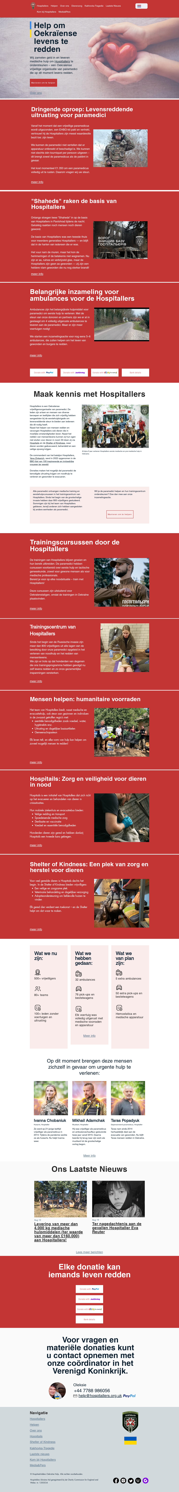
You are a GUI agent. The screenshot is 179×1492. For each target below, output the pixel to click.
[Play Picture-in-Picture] (141, 338)
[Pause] (97, 338)
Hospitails (34, 443)
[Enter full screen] (145, 338)
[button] (77, 5)
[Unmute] (101, 338)
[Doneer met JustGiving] (74, 373)
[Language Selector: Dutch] (141, 6)
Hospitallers (62, 61)
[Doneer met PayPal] (43, 373)
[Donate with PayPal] (89, 1289)
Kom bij (35, 1459)
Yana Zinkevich (37, 458)
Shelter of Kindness (55, 443)
